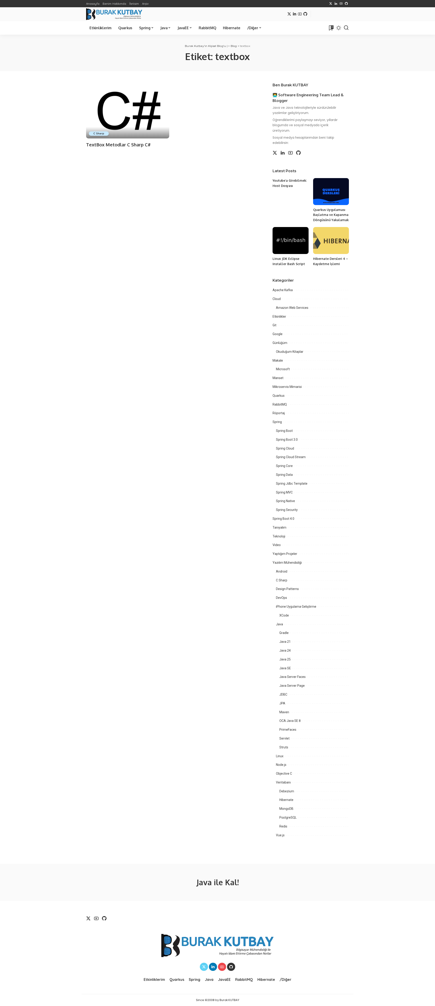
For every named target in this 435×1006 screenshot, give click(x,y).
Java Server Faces (292, 677)
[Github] (346, 3)
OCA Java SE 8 (290, 721)
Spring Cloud (285, 448)
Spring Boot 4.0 (283, 518)
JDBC (283, 694)
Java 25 (285, 659)
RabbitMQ (280, 404)
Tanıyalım (279, 527)
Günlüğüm (280, 343)
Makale (278, 360)
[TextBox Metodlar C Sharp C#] (127, 110)
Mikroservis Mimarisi (287, 387)
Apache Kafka (283, 290)
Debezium (286, 791)
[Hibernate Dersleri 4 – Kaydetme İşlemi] (331, 240)
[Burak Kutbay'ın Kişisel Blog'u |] (114, 14)
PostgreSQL (288, 817)
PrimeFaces (287, 729)
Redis (283, 826)
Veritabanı (283, 782)
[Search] (346, 28)
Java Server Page (292, 685)
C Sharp (98, 133)
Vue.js (280, 835)
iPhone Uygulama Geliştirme (296, 606)
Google (278, 334)
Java (279, 624)
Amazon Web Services (292, 308)
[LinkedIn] (335, 3)
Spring (277, 422)
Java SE (285, 668)
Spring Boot (284, 431)
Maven (284, 712)
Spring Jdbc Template (291, 483)
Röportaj (279, 413)
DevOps (281, 598)
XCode (284, 615)
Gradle (284, 633)
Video (277, 545)
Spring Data (284, 474)
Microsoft (283, 369)
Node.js (281, 765)
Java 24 (285, 650)
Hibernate (286, 800)
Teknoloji (279, 536)
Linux (279, 756)
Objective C (284, 773)
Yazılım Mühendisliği (287, 562)
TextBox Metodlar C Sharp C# (118, 145)
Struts (283, 747)
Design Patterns (287, 589)
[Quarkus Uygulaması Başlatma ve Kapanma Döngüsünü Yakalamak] (331, 191)
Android (281, 571)
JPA (282, 703)
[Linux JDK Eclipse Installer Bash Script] (290, 240)
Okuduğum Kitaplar (289, 351)
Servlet (284, 738)
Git (274, 325)
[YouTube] (341, 3)
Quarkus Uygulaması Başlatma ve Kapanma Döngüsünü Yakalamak (331, 215)
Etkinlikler (279, 316)
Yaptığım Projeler (285, 554)
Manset (278, 378)
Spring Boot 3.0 (287, 439)
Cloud (277, 299)
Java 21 (285, 641)
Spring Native (285, 501)
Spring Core (284, 466)
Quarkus (279, 395)
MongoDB (286, 808)
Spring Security (287, 510)
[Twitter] (330, 3)
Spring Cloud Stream (291, 457)
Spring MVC (284, 492)
